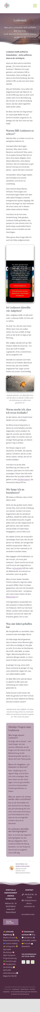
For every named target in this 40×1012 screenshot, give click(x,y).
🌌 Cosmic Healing (10, 943)
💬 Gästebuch (27, 937)
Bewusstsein (11, 597)
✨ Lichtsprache (9, 946)
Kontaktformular (28, 914)
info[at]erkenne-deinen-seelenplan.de (30, 903)
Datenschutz (24, 989)
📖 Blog (32, 934)
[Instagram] (28, 962)
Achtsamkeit (17, 568)
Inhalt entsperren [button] (20, 286)
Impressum (15, 989)
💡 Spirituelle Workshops (10, 949)
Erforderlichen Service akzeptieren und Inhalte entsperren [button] (20, 293)
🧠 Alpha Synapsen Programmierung (10, 955)
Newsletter (6, 992)
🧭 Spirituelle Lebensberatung (9, 970)
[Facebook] (23, 962)
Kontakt (32, 989)
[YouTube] (32, 962)
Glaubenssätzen (23, 479)
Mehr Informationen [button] (20, 282)
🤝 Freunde (26, 943)
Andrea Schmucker (23, 866)
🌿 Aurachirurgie (9, 961)
